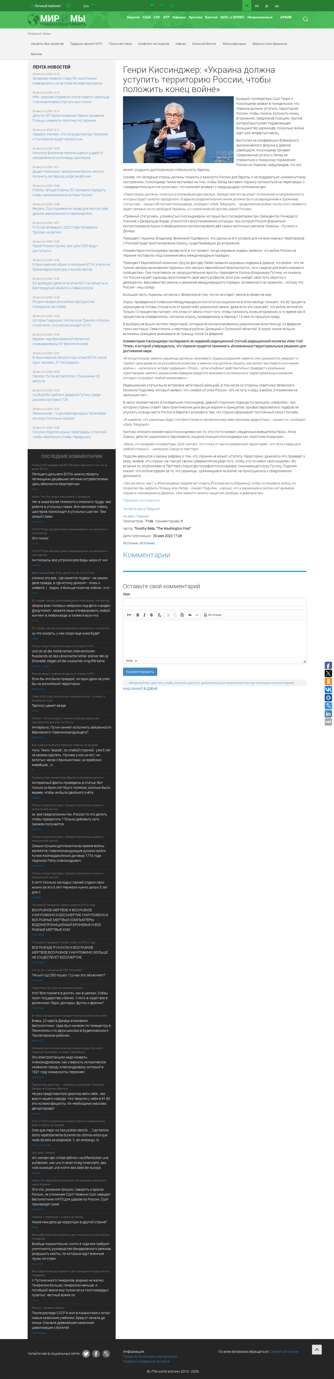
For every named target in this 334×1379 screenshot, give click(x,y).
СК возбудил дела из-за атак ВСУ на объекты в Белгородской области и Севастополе (70, 285)
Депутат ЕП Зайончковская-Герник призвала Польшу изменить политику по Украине (68, 118)
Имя (126, 594)
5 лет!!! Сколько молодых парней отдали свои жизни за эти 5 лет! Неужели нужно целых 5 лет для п (70, 887)
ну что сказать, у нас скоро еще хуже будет (66, 633)
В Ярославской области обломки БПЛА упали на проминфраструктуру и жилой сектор (71, 267)
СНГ (157, 17)
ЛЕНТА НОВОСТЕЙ (51, 67)
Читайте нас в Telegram (141, 508)
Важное (36, 54)
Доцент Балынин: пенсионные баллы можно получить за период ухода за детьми (68, 174)
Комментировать (140, 671)
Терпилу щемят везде (49, 705)
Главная (142, 516)
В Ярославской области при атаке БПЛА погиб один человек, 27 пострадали (70, 360)
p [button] (136, 660)
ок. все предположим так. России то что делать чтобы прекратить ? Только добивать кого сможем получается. (69, 819)
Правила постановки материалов (150, 1356)
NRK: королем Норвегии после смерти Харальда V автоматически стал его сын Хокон (71, 99)
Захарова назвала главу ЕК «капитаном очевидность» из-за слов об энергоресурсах (67, 80)
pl (266, 5)
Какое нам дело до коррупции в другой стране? (69, 1222)
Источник (147, 543)
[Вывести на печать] (94, 5)
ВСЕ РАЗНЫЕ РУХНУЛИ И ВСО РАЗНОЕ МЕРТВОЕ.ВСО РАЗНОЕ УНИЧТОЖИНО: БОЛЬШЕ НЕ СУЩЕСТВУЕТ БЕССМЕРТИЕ (70, 952)
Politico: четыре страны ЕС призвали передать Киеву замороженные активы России (69, 192)
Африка (179, 17)
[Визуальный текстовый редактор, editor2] (215, 638)
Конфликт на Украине (153, 44)
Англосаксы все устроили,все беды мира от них (70, 560)
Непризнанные (260, 17)
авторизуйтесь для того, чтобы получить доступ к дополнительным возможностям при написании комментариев (211, 683)
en (257, 5)
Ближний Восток (204, 44)
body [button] (129, 660)
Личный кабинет (47, 5)
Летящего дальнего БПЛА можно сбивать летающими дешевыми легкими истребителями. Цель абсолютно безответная (70, 479)
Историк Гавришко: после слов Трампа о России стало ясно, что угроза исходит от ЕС (71, 322)
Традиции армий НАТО (86, 44)
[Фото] (162, 5)
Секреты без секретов (47, 44)
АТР (166, 17)
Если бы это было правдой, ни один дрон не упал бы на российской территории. (71, 681)
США (147, 17)
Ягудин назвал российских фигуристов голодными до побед (64, 304)
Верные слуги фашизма (270, 44)
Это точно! (40, 538)
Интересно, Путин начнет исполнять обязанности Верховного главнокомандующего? (71, 729)
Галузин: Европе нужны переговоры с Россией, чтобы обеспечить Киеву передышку (70, 434)
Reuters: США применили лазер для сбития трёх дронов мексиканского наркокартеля (70, 211)
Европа (133, 17)
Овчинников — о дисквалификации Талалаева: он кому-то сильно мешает (69, 415)
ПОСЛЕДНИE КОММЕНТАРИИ (71, 456)
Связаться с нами (284, 1351)
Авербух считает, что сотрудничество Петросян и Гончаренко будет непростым (70, 136)
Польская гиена (120, 44)
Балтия (211, 17)
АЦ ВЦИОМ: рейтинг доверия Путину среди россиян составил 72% (67, 397)
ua (277, 5)
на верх (129, 516)
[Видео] (152, 5)
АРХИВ (286, 17)
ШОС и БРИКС (232, 17)
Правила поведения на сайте (146, 1361)
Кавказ (181, 44)
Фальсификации (234, 44)
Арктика (195, 17)
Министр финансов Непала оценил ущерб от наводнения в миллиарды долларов (68, 155)
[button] (128, 615)
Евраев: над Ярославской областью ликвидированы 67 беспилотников (61, 341)
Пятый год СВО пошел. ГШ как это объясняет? (68, 975)
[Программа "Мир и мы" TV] (172, 5)
